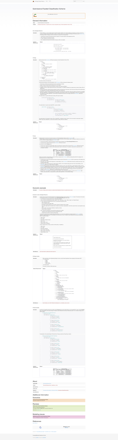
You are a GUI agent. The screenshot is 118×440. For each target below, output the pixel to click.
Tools (50, 1)
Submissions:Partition (55, 390)
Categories (34, 431)
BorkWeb (37, 437)
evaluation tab (39, 409)
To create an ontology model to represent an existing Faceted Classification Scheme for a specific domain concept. (56, 190)
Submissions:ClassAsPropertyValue (63, 390)
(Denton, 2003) (82, 33)
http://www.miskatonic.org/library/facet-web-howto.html (48, 251)
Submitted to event (48, 431)
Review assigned (53, 431)
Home (47, 1)
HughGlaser (53, 385)
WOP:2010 (66, 427)
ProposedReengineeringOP (40, 431)
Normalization (48, 59)
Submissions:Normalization (47, 390)
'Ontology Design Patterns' (39, 1)
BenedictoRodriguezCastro (47, 383)
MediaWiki (44, 437)
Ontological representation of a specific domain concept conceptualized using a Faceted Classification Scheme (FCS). (55, 24)
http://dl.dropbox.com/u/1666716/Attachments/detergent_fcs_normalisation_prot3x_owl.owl (56, 302)
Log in (84, 1)
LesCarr (56, 385)
